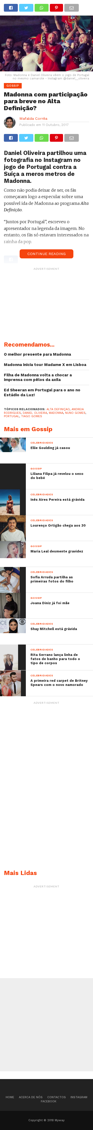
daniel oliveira (35, 413)
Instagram (79, 1097)
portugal (11, 416)
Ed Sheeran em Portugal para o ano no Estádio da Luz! (42, 392)
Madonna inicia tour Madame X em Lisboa (45, 364)
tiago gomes (31, 416)
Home (10, 1097)
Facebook (48, 1101)
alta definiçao (58, 409)
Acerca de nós (31, 1097)
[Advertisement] (46, 305)
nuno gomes (75, 413)
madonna (56, 413)
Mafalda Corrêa (33, 118)
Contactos (56, 1097)
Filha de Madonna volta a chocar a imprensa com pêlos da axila (38, 377)
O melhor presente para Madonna (37, 354)
